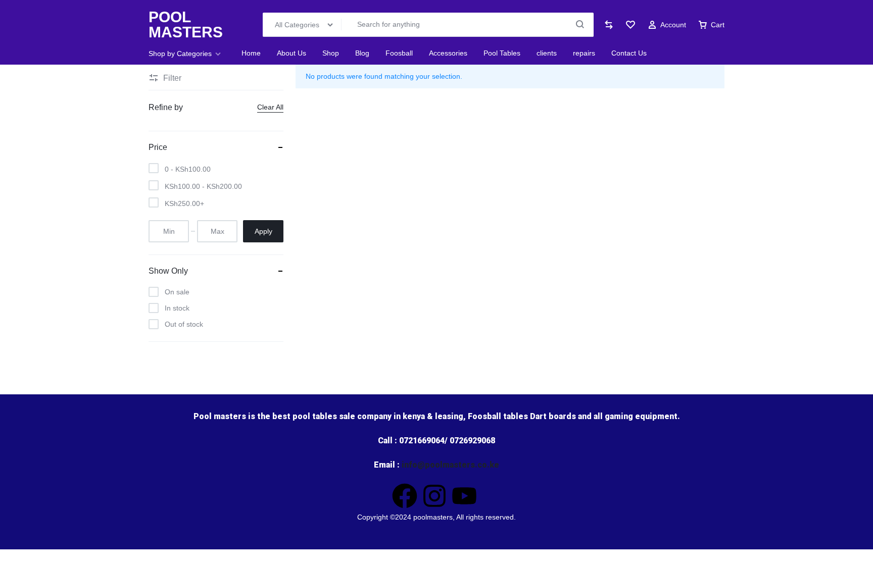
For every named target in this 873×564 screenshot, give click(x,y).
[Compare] (609, 25)
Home (251, 53)
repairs (584, 53)
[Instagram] (434, 495)
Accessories (448, 53)
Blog (362, 53)
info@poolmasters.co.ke (450, 465)
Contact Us (629, 53)
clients (547, 53)
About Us (291, 53)
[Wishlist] (630, 25)
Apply (263, 231)
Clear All (270, 107)
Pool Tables (501, 53)
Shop (330, 53)
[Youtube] (464, 495)
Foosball (399, 53)
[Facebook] (404, 495)
